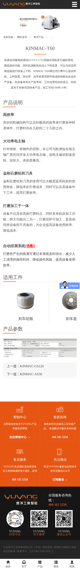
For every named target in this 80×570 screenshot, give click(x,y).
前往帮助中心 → (19, 437)
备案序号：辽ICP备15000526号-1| (35, 551)
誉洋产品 (38, 37)
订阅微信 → (60, 479)
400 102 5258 (60, 437)
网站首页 (22, 37)
